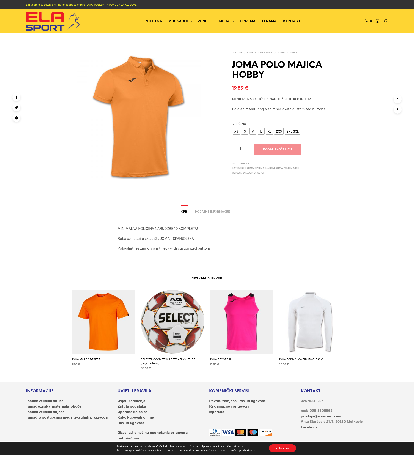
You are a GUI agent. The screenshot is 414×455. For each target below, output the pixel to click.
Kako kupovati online (136, 417)
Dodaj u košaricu (277, 149)
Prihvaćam (282, 448)
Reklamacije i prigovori (229, 406)
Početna (237, 52)
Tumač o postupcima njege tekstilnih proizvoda (67, 417)
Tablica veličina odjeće (45, 411)
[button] (368, 21)
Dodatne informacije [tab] (212, 211)
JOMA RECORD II (220, 359)
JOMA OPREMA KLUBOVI (260, 52)
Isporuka (216, 411)
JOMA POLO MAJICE (288, 52)
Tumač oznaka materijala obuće (53, 406)
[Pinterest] (16, 118)
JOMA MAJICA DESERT (86, 359)
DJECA (246, 173)
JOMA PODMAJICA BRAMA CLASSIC (301, 359)
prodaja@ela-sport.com (321, 416)
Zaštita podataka (132, 406)
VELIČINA (239, 124)
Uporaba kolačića (132, 411)
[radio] (236, 131)
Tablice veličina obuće (44, 400)
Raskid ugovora (131, 422)
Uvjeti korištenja (131, 400)
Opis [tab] (184, 211)
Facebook (309, 427)
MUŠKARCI (257, 173)
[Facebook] (16, 97)
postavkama (247, 450)
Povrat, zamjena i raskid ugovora (237, 400)
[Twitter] (16, 107)
